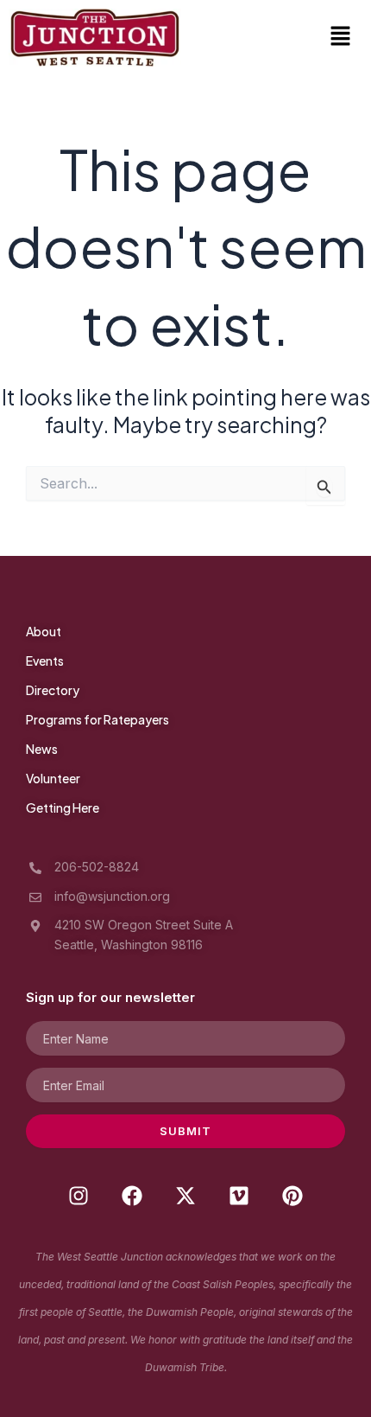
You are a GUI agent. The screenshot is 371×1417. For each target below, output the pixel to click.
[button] (341, 37)
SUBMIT (185, 1131)
